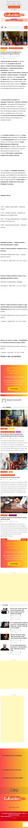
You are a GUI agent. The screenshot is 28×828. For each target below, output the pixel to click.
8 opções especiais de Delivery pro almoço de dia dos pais (14, 518)
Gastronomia (12, 515)
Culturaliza (4, 48)
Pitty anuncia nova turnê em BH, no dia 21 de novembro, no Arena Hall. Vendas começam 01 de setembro (18, 625)
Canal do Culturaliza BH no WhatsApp (14, 5)
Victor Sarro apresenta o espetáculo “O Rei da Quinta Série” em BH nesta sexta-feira (18, 647)
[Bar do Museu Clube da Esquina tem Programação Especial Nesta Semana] (14, 418)
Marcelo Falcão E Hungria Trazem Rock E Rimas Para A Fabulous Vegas (24, 540)
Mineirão (11, 395)
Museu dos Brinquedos (19, 395)
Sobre (9, 3)
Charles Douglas (14, 521)
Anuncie (19, 3)
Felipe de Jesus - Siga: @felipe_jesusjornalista (15, 618)
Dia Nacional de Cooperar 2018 (10, 477)
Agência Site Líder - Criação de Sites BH (19, 817)
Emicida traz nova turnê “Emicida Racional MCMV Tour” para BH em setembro (18, 636)
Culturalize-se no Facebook (12, 755)
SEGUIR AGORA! (14, 388)
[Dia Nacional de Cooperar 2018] (14, 461)
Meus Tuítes (3, 773)
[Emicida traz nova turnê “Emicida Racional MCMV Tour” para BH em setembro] (5, 637)
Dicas (10, 472)
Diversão (11, 428)
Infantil (3, 50)
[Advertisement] (14, 587)
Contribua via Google (14, 7)
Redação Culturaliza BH (14, 400)
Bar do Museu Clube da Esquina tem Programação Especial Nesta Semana (12, 435)
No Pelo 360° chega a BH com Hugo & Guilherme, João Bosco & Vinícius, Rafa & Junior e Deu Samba (18, 611)
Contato (13, 3)
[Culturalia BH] (14, 798)
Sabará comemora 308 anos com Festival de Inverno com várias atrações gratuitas (5, 540)
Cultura (7, 395)
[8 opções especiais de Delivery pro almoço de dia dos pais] (14, 504)
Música (18, 432)
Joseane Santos (14, 438)
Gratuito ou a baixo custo (15, 48)
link (4, 175)
